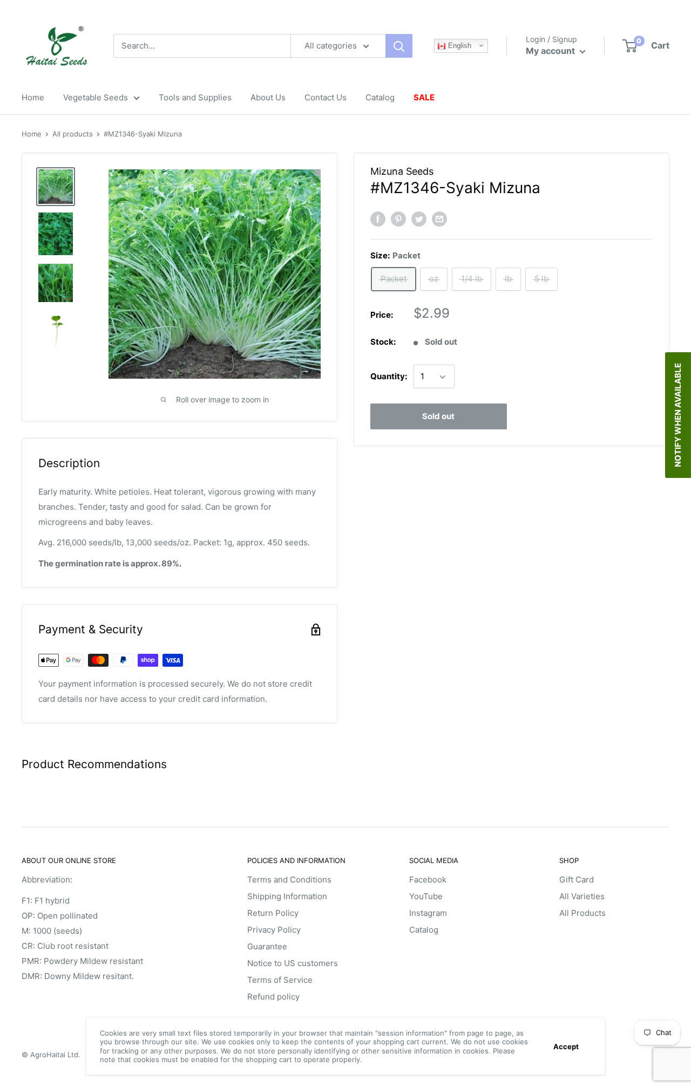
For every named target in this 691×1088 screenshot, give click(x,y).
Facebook (427, 879)
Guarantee (267, 946)
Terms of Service (280, 980)
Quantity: (388, 377)
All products (72, 133)
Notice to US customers (292, 963)
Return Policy (273, 913)
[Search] (398, 46)
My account (551, 50)
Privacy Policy (274, 930)
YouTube (426, 896)
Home (33, 97)
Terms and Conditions (289, 879)
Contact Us (325, 97)
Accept (566, 1046)
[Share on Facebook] (377, 219)
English (458, 46)
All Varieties (582, 896)
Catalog (380, 97)
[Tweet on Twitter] (418, 219)
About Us (268, 97)
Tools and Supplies (195, 97)
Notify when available (678, 415)
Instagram (428, 913)
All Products (582, 913)
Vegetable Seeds (95, 97)
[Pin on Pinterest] (398, 219)
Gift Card (576, 879)
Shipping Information (287, 896)
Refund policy (273, 996)
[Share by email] (439, 219)
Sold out (438, 417)
